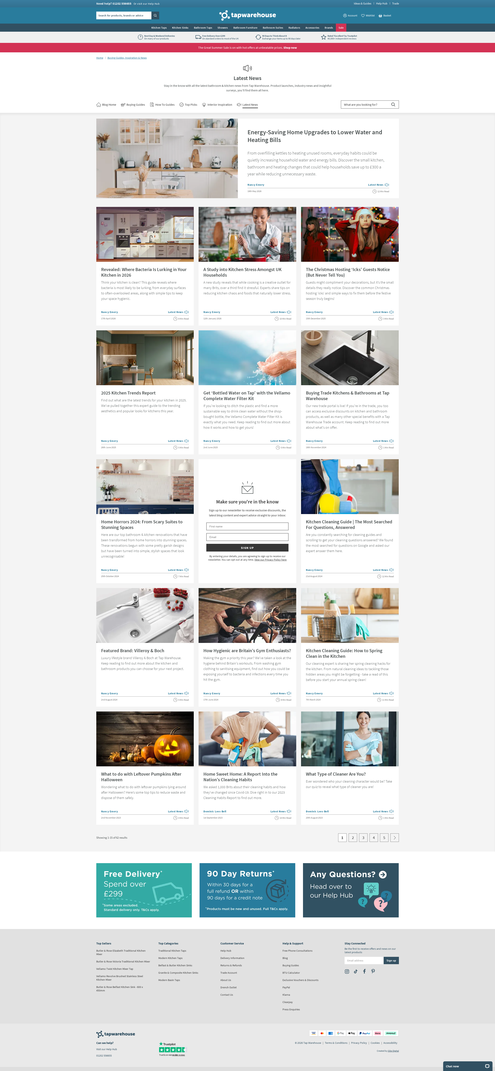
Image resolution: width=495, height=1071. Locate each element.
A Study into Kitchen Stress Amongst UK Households (242, 272)
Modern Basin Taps (169, 980)
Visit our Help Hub (106, 1049)
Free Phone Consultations (297, 950)
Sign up (247, 548)
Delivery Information (232, 958)
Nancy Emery (256, 184)
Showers (223, 27)
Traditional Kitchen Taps (172, 950)
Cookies (375, 1043)
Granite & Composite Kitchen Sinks (178, 972)
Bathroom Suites (273, 27)
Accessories (312, 27)
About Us (225, 980)
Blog (285, 958)
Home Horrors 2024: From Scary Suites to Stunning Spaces (142, 524)
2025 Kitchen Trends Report (128, 393)
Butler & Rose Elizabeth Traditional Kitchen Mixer (121, 952)
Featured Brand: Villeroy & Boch (132, 651)
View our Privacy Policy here (270, 559)
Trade (395, 3)
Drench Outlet (228, 987)
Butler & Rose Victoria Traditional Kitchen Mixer (123, 961)
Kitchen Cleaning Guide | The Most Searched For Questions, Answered (349, 524)
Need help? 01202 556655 (128, 3)
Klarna (286, 994)
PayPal (286, 987)
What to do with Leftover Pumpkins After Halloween (141, 777)
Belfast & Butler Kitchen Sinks (175, 965)
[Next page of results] (394, 837)
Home (99, 58)
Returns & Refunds (231, 965)
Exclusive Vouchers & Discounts (300, 980)
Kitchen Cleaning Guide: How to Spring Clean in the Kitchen (344, 653)
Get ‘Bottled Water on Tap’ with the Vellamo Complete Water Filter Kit (246, 395)
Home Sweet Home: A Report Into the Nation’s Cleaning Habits (240, 777)
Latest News (378, 185)
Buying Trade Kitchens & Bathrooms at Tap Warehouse (347, 395)
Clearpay (287, 1002)
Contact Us (226, 994)
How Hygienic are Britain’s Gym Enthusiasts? (247, 651)
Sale (341, 27)
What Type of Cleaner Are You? (336, 774)
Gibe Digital (393, 1050)
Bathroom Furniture (245, 27)
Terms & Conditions (336, 1043)
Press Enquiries (291, 1009)
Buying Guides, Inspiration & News (127, 58)
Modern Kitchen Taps (170, 958)
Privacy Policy (359, 1043)
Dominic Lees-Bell (214, 811)
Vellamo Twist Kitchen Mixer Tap (114, 969)
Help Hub (381, 3)
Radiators (294, 27)
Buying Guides (290, 965)
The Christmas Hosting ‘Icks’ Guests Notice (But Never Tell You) (348, 272)
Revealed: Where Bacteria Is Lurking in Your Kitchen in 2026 (144, 272)
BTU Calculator (291, 972)
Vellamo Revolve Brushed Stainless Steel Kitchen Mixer (119, 977)
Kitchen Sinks (180, 27)
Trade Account (228, 972)
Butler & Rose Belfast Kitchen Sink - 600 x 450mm (119, 988)
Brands (329, 27)
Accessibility (390, 1043)
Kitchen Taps (159, 27)
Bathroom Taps (203, 27)
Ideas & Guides (362, 3)
